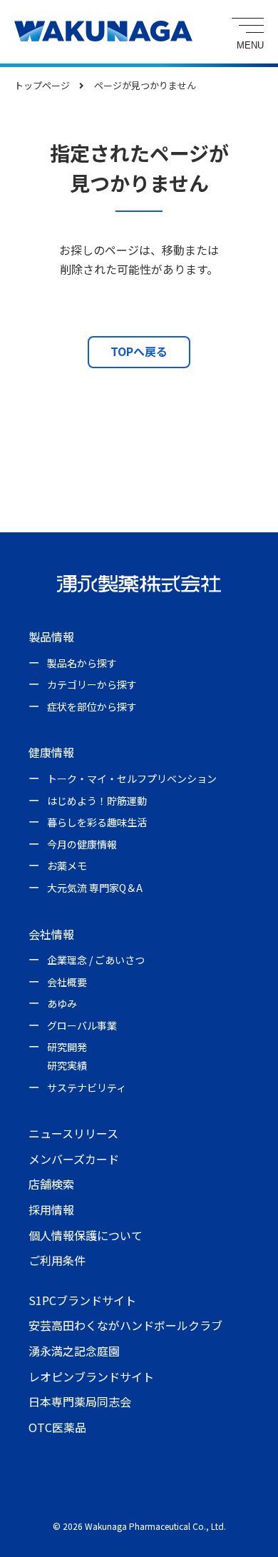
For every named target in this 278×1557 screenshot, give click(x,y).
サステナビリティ (86, 1087)
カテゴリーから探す (92, 684)
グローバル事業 (82, 1025)
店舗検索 (51, 1183)
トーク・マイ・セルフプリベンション (132, 778)
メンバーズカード (74, 1158)
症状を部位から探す (92, 706)
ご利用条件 (57, 1260)
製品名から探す (82, 663)
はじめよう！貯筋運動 (97, 800)
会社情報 (51, 934)
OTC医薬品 (57, 1427)
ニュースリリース (73, 1133)
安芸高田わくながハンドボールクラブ (125, 1325)
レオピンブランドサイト (91, 1376)
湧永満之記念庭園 (74, 1350)
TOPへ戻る (139, 351)
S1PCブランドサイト (82, 1300)
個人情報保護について (86, 1235)
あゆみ (62, 1003)
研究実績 (67, 1065)
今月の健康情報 (82, 844)
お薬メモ (67, 865)
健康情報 (51, 752)
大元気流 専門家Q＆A (95, 888)
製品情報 (51, 636)
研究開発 (67, 1047)
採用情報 (51, 1209)
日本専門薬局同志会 (80, 1401)
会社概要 (67, 982)
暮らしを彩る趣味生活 (97, 822)
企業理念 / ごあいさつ (96, 960)
